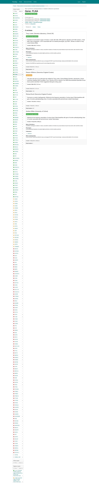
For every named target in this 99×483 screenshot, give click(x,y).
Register (84, 1)
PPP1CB (17, 235)
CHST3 (16, 287)
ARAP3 (16, 260)
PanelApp (14, 2)
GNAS (16, 79)
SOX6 (16, 165)
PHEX (16, 131)
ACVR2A (17, 251)
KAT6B (16, 108)
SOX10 (16, 432)
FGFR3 (16, 72)
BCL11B (16, 36)
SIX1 (16, 153)
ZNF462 (16, 196)
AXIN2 (16, 203)
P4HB (16, 128)
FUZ (16, 328)
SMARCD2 (17, 425)
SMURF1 (17, 430)
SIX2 (16, 418)
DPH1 (16, 212)
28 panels (33, 24)
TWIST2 (16, 445)
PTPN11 (16, 140)
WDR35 (16, 190)
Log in (79, 1)
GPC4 (16, 337)
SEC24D (17, 237)
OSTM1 (16, 382)
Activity (35, 1)
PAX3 (16, 384)
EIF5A (16, 310)
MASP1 (16, 228)
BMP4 (16, 269)
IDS (15, 88)
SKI (15, 156)
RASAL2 (16, 405)
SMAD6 (16, 160)
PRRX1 (16, 135)
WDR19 (16, 448)
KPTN (16, 226)
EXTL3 (16, 312)
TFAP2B (16, 174)
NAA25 (16, 375)
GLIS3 (16, 334)
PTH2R (16, 398)
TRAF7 (16, 185)
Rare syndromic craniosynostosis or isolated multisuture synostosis (30, 6)
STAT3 (16, 169)
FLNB (16, 316)
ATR (16, 262)
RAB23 (16, 142)
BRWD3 (16, 271)
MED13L (16, 371)
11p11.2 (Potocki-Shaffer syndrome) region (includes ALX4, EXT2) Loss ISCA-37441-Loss (18, 473)
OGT (16, 230)
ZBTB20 (16, 450)
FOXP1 (16, 321)
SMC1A (16, 427)
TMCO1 (16, 183)
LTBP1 (16, 115)
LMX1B (16, 364)
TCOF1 (16, 441)
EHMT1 (16, 307)
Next (20, 11)
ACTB (16, 13)
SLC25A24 (17, 158)
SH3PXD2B (17, 416)
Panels (20, 1)
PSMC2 (16, 391)
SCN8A (16, 411)
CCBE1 (16, 276)
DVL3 (16, 301)
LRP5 (16, 366)
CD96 (16, 278)
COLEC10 (17, 291)
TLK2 (16, 180)
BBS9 (16, 267)
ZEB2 (16, 192)
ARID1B (16, 27)
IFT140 (16, 95)
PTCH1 (16, 138)
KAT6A (16, 106)
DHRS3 (16, 298)
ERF (16, 56)
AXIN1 (16, 264)
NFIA (16, 124)
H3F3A (16, 339)
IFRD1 (16, 348)
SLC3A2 (16, 421)
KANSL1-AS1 (18, 457)
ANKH (16, 199)
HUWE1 (16, 85)
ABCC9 (16, 248)
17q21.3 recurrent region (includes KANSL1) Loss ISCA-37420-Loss (17, 479)
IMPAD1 (16, 355)
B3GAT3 (16, 33)
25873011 (30, 57)
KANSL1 (16, 357)
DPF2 (16, 210)
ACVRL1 (16, 253)
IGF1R (16, 353)
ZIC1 (16, 194)
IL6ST (16, 101)
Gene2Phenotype (37, 22)
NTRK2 (16, 380)
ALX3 (16, 258)
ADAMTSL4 (17, 18)
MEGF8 (16, 119)
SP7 (16, 434)
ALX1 (16, 255)
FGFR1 (16, 67)
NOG (16, 377)
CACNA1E (17, 273)
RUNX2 (16, 151)
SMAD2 (16, 423)
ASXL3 (16, 201)
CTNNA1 (17, 296)
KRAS (16, 113)
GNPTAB (17, 81)
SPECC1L (17, 167)
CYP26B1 (17, 52)
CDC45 (16, 40)
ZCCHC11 (17, 452)
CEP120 (16, 282)
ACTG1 (16, 15)
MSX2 (16, 122)
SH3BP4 (16, 414)
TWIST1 (16, 187)
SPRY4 (16, 436)
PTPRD (16, 400)
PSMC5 (16, 393)
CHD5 (16, 205)
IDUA (16, 90)
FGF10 (16, 217)
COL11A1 (17, 289)
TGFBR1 (16, 176)
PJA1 (16, 233)
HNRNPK (17, 83)
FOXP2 (16, 323)
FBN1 (16, 61)
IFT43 (16, 350)
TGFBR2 (16, 178)
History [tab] (39, 27)
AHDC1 (16, 20)
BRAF (16, 38)
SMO (16, 162)
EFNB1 (16, 54)
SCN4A (16, 409)
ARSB (16, 29)
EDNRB (16, 303)
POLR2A (17, 389)
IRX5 (16, 224)
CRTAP (16, 294)
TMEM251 (17, 246)
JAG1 (16, 104)
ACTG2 (16, 454)
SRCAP (16, 439)
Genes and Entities (28, 1)
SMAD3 (16, 242)
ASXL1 (16, 31)
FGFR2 (16, 70)
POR (16, 133)
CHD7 (16, 45)
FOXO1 (16, 319)
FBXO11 (16, 63)
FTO (16, 325)
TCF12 (16, 171)
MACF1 (16, 368)
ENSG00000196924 (45, 19)
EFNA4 (16, 305)
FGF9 (16, 65)
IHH (15, 97)
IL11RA (16, 99)
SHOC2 (16, 239)
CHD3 (16, 285)
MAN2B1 (17, 117)
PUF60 (16, 402)
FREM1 (16, 219)
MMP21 (16, 373)
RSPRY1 (17, 149)
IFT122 (16, 92)
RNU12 (16, 147)
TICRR (16, 443)
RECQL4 (17, 144)
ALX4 (16, 24)
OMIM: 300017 (29, 22)
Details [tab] (34, 27)
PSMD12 (17, 396)
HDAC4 (16, 344)
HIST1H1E (17, 346)
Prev (16, 11)
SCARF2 (17, 407)
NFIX (16, 126)
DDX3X (16, 208)
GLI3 (16, 76)
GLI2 (16, 332)
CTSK (16, 49)
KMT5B (16, 362)
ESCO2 (16, 214)
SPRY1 (16, 244)
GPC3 (16, 221)
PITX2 (16, 387)
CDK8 (16, 280)
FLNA (16, 74)
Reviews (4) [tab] (28, 27)
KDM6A (16, 359)
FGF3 (16, 314)
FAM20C (16, 58)
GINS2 (16, 330)
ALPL (16, 22)
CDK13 (16, 43)
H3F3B (16, 341)
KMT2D (16, 110)
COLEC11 (17, 47)
